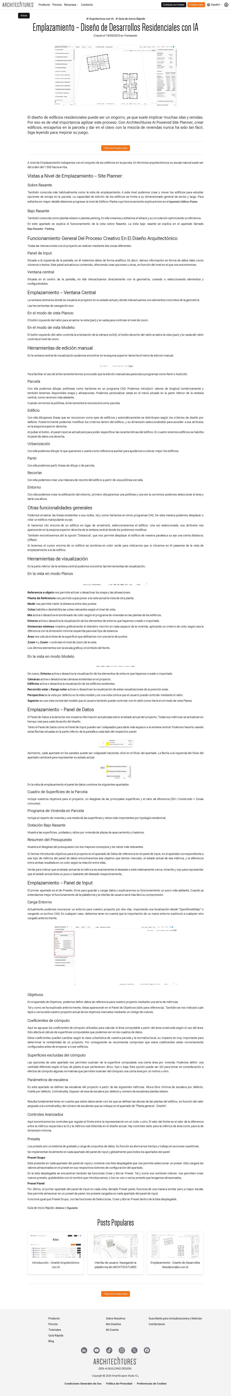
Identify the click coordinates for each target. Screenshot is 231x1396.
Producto (44, 4)
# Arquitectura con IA (99, 18)
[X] (134, 1350)
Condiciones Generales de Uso (83, 1383)
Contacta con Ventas (173, 4)
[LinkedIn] (84, 1350)
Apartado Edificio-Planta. (183, 201)
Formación (131, 35)
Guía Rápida (55, 1335)
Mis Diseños (113, 1324)
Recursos (70, 4)
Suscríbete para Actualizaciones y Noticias (175, 1318)
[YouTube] (97, 1350)
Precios (57, 4)
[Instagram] (122, 1350)
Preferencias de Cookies (152, 1383)
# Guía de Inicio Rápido (130, 18)
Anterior (60, 1207)
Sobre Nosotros (115, 1318)
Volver (24, 15)
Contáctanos (157, 1324)
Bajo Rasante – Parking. (41, 228)
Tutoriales (54, 1329)
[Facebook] (147, 1350)
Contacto (87, 4)
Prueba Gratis (196, 4)
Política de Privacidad (119, 1383)
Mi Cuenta (112, 1329)
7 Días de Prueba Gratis (115, 148)
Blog (51, 1341)
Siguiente (72, 1207)
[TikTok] (109, 1350)
